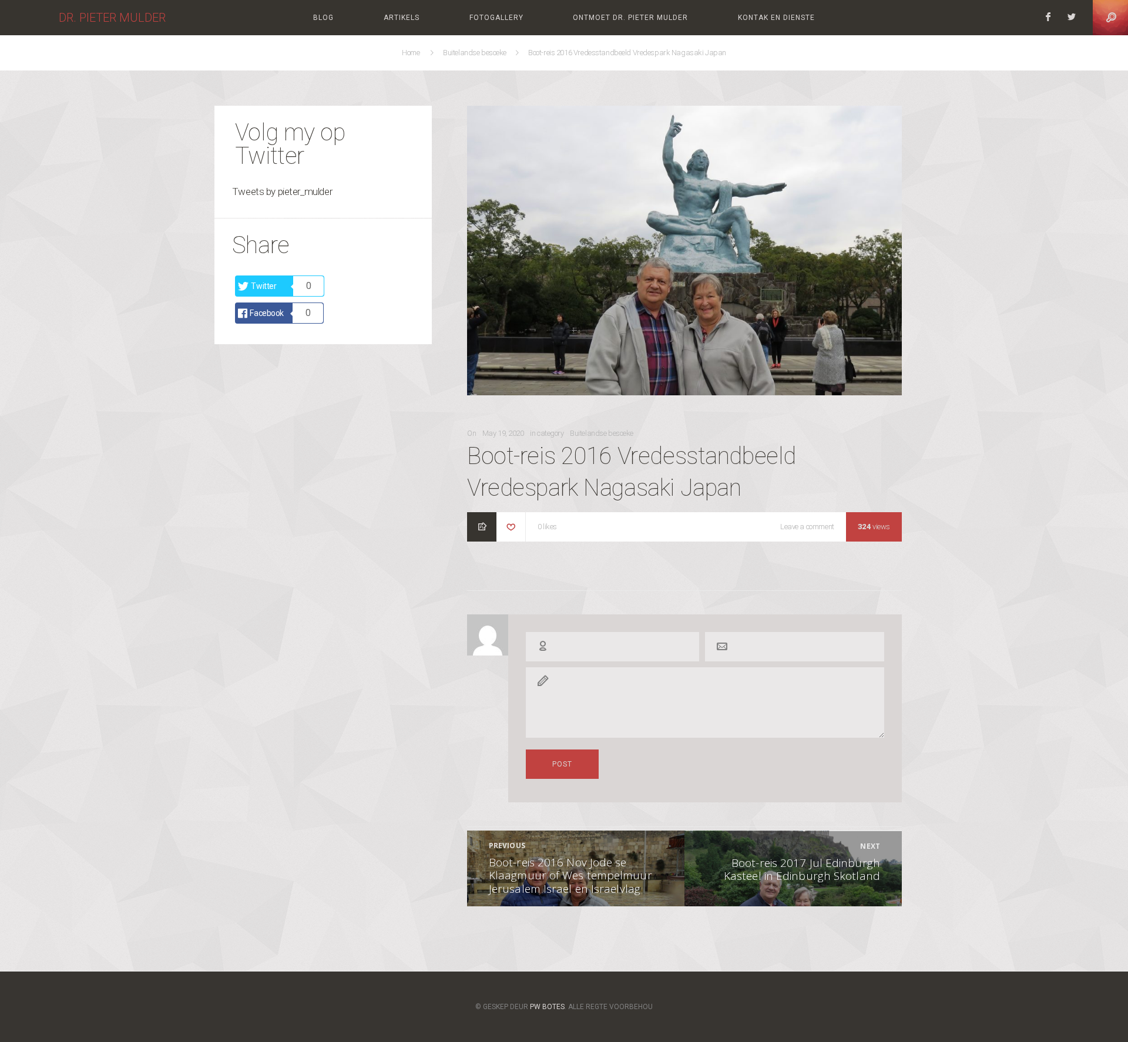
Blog (323, 18)
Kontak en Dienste (776, 18)
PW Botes (547, 1006)
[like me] (511, 528)
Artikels (401, 18)
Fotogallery (496, 18)
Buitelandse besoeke (475, 52)
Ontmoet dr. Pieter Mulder (630, 18)
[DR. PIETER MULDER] (29, 17)
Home (412, 52)
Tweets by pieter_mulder (282, 191)
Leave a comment (807, 528)
